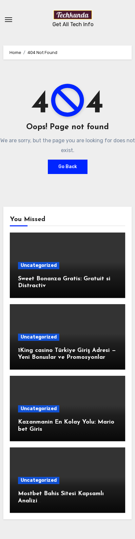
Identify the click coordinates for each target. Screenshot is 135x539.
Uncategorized (39, 265)
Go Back (67, 166)
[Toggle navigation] (8, 20)
